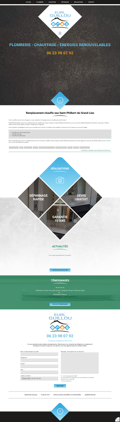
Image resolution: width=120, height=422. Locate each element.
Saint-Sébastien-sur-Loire (46, 147)
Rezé (21, 147)
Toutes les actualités (60, 270)
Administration (90, 395)
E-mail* (22, 363)
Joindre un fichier (25, 376)
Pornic (70, 147)
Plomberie (39, 2)
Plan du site (45, 395)
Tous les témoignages (60, 304)
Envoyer (60, 386)
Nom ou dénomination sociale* (29, 351)
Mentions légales (31, 395)
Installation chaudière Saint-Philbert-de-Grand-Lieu (95, 150)
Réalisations (78, 2)
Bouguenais (28, 147)
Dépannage (65, 2)
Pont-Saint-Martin (61, 147)
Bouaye (76, 147)
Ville (21, 370)
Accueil (28, 2)
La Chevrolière (14, 147)
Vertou (35, 147)
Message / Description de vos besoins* (72, 351)
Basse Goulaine (84, 147)
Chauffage (52, 2)
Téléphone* (23, 357)
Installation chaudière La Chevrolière (67, 395)
